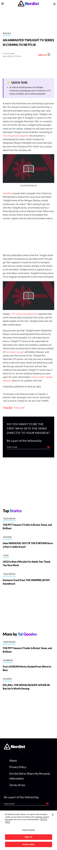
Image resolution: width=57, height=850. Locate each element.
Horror (7, 660)
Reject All (28, 837)
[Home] (14, 749)
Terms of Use (17, 785)
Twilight (19, 408)
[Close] (53, 815)
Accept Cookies (29, 844)
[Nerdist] (28, 4)
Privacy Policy (17, 767)
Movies (7, 537)
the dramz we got (14, 352)
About (13, 760)
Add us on (42, 55)
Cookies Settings (28, 830)
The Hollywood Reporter (15, 136)
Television (9, 518)
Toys (5, 555)
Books (7, 33)
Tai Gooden (10, 53)
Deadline (7, 193)
